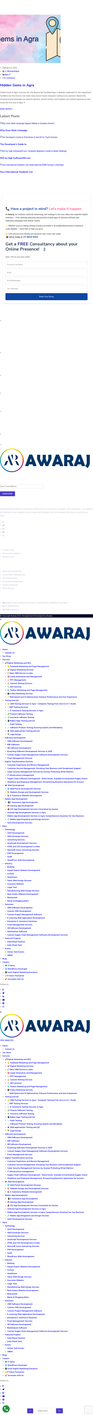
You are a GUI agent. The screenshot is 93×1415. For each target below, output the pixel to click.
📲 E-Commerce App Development (22, 802)
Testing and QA (12, 700)
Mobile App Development (16, 799)
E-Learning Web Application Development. (26, 918)
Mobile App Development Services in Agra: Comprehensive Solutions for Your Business (45, 816)
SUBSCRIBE (7, 494)
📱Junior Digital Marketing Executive (21, 972)
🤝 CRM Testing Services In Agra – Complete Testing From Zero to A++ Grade (41, 704)
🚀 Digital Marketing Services (20, 670)
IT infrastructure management (20, 775)
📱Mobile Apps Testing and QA (21, 721)
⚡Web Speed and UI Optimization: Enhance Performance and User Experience (42, 697)
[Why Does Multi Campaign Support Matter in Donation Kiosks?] (27, 123)
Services (6, 659)
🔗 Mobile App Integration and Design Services (28, 819)
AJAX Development (15, 833)
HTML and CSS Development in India (23, 846)
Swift (9, 857)
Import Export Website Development (23, 870)
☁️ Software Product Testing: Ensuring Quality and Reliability (34, 727)
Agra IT (8, 74)
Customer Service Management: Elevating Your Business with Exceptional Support (44, 768)
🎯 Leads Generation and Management (24, 676)
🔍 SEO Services (14, 687)
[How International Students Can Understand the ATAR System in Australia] (32, 165)
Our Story (6, 656)
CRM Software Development (20, 741)
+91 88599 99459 (30, 237)
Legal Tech (12, 887)
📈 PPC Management (16, 680)
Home (5, 649)
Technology (10, 829)
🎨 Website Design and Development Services (28, 792)
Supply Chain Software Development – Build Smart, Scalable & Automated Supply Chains (47, 778)
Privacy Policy (8, 550)
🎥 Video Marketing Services (20, 693)
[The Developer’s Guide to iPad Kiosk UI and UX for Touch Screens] (29, 137)
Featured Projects (13, 938)
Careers (5, 962)
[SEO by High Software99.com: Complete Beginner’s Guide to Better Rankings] (33, 151)
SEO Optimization (9, 578)
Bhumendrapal (13, 71)
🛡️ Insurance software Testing (20, 717)
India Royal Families (16, 942)
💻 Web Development (14, 785)
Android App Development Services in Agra (26, 812)
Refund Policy (8, 557)
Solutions (9, 904)
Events (8, 948)
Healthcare (12, 877)
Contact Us (10, 653)
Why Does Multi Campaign (13, 130)
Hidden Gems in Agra (17, 85)
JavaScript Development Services (22, 843)
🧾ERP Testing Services (17, 707)
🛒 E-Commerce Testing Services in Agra (25, 710)
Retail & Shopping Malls (18, 901)
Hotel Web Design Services (19, 880)
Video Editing (8, 588)
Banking (10, 867)
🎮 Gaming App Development (20, 806)
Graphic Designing (10, 585)
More (4, 826)
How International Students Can (16, 171)
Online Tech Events (15, 952)
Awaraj (49, 616)
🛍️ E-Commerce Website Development (24, 795)
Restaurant (12, 897)
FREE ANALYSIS (7, 1040)
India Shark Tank (14, 945)
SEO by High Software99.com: (15, 158)
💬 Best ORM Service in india (20, 673)
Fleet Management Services (19, 758)
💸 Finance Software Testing (20, 714)
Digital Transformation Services (19, 761)
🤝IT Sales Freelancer (14, 975)
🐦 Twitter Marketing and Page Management (27, 690)
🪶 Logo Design (14, 734)
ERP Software (13, 744)
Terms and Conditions (11, 553)
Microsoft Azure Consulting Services (23, 850)
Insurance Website (15, 884)
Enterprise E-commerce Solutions (22, 921)
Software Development (15, 738)
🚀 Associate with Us (14, 979)
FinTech (10, 874)
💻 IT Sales (10, 965)
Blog (4, 958)
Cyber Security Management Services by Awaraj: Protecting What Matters (40, 772)
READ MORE (5, 109)
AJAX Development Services (19, 823)
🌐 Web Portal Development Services (24, 789)
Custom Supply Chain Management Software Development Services (37, 755)
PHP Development (15, 853)
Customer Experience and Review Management (28, 765)
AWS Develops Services (17, 836)
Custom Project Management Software (24, 914)
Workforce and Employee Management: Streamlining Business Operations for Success (45, 782)
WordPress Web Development (20, 860)
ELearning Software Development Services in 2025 (29, 751)
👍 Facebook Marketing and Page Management (28, 666)
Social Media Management (13, 575)
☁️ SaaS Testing (14, 724)
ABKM (10, 955)
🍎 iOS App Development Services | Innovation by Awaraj (32, 809)
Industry (8, 863)
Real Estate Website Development (22, 894)
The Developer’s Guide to (13, 144)
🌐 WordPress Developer (16, 969)
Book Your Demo (46, 297)
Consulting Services (16, 840)
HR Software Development (19, 748)
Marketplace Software (17, 931)
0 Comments (9, 78)
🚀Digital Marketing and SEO (18, 663)
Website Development (11, 571)
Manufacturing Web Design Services (23, 891)
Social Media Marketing (12, 581)
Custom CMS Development (19, 911)
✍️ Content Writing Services (19, 683)
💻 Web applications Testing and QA (23, 731)
